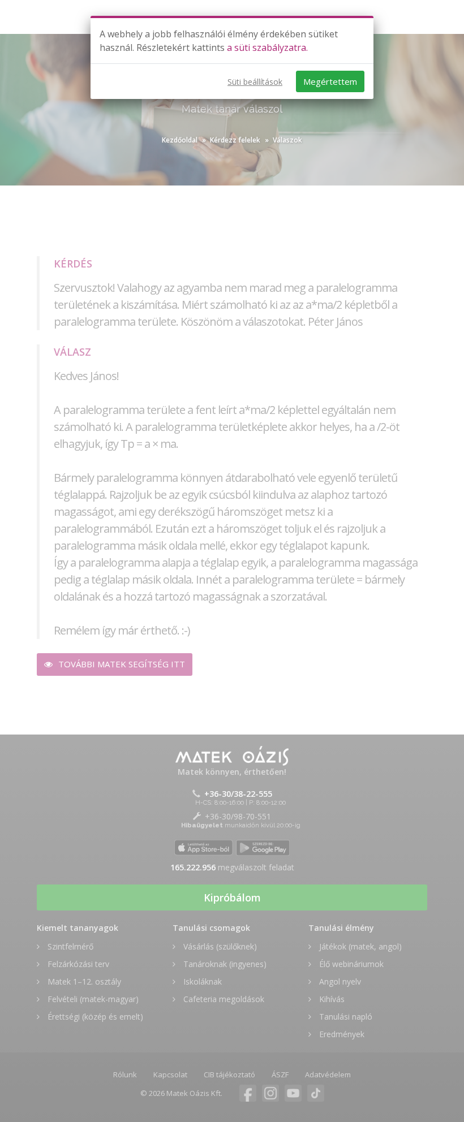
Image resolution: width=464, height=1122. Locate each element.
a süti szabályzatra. (267, 47)
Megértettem (330, 81)
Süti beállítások (254, 81)
